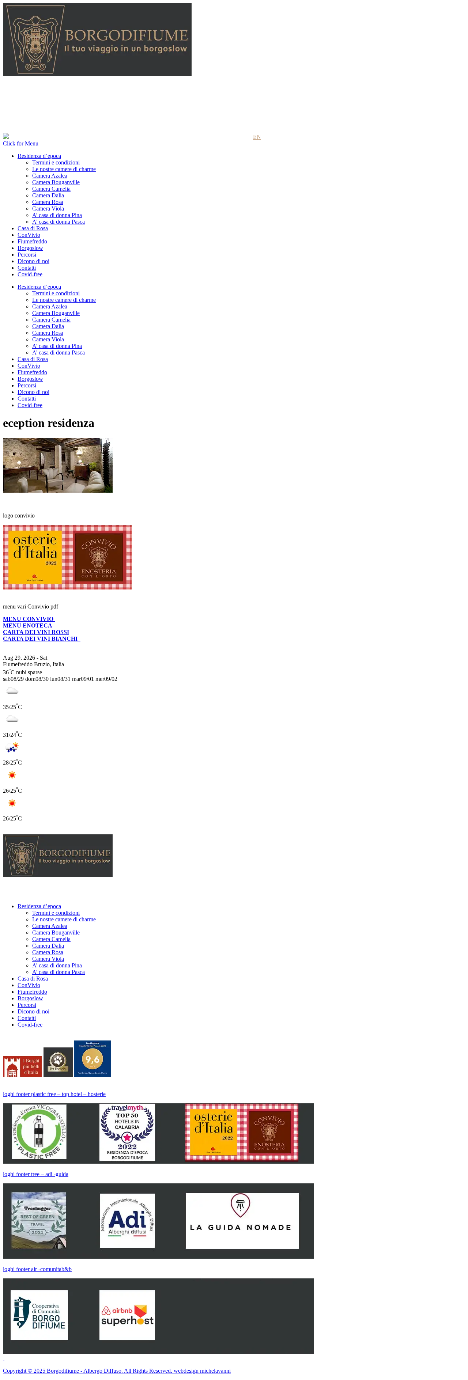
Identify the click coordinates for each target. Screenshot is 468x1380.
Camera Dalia (48, 195)
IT (246, 137)
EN (257, 137)
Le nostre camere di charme (64, 169)
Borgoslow (30, 248)
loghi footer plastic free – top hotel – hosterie (54, 1094)
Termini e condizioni (56, 162)
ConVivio (29, 235)
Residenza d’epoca (39, 156)
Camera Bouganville (56, 182)
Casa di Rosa (33, 228)
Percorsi (27, 254)
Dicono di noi (33, 261)
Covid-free (30, 274)
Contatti (27, 268)
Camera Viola (48, 208)
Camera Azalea (49, 175)
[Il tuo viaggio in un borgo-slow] (97, 74)
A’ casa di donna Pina (57, 215)
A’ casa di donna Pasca (58, 222)
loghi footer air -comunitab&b (37, 1269)
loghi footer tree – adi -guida (35, 1174)
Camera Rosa (47, 202)
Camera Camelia (51, 189)
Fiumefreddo (32, 241)
